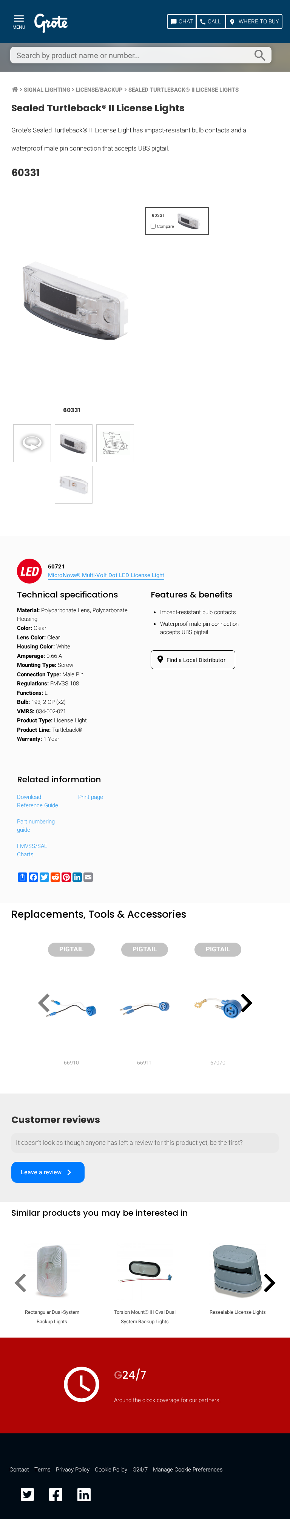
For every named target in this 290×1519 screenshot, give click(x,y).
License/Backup (99, 90)
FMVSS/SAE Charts (32, 850)
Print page (90, 797)
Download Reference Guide (37, 801)
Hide (263, 986)
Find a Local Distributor (195, 660)
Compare (145, 1202)
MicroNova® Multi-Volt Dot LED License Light (106, 575)
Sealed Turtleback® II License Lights (183, 90)
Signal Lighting (47, 90)
